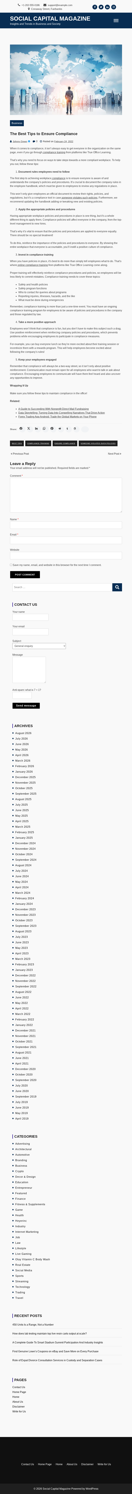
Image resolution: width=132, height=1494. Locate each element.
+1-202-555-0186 (30, 5)
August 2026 (23, 733)
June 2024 (22, 876)
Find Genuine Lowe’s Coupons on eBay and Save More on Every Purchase (55, 1351)
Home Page (19, 1392)
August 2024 (23, 865)
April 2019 (22, 1118)
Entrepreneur (23, 1187)
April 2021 (22, 1063)
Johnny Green (20, 141)
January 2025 (24, 837)
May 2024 (21, 881)
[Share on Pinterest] (53, 429)
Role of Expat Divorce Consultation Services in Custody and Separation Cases (57, 1360)
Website (14, 549)
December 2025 (25, 777)
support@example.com (59, 5)
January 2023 (24, 970)
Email (14, 534)
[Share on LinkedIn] (38, 429)
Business (17, 123)
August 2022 (23, 992)
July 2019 (21, 1102)
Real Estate (22, 1265)
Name (14, 519)
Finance (20, 1198)
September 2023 (26, 926)
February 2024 (24, 898)
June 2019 (22, 1107)
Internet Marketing (27, 1231)
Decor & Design (25, 1176)
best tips (17, 443)
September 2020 (26, 1080)
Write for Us (19, 1411)
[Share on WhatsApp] (45, 429)
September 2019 (26, 1096)
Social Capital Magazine (50, 18)
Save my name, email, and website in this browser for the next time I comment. (57, 565)
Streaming (21, 1281)
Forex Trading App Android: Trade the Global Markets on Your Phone (57, 416)
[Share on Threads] (76, 429)
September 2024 (26, 859)
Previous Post (20, 453)
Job (17, 1237)
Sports (19, 1276)
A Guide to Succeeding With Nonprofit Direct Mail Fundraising (53, 409)
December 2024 (25, 843)
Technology (22, 1287)
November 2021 (25, 1036)
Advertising (22, 1143)
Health (19, 1215)
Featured (21, 1193)
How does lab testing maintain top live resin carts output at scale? (49, 1333)
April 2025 (22, 821)
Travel (19, 1298)
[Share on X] (30, 429)
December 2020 (25, 1069)
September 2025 (26, 793)
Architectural (23, 1149)
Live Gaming (23, 1254)
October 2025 (24, 788)
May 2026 (21, 749)
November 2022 (25, 981)
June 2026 (22, 744)
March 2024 (22, 892)
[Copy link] (85, 429)
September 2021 (26, 1047)
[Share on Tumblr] (69, 429)
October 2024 (24, 854)
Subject (16, 641)
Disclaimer (18, 1406)
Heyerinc (21, 1220)
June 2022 (22, 997)
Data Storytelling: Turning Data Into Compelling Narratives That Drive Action (61, 412)
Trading (20, 1292)
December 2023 (25, 909)
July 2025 (21, 804)
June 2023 (22, 942)
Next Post (114, 453)
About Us (17, 1401)
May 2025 (21, 815)
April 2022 (22, 1008)
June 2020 (22, 1091)
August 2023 (23, 931)
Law (18, 1242)
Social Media (23, 1270)
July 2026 (21, 738)
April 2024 (22, 887)
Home (15, 1397)
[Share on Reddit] (61, 429)
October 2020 (24, 1074)
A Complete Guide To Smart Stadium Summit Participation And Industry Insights (57, 1342)
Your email (18, 626)
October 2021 (24, 1041)
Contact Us (18, 1387)
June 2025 (22, 810)
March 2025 (22, 826)
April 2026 (22, 755)
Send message (26, 705)
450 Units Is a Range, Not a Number (33, 1324)
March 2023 (22, 959)
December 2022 (25, 975)
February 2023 (24, 964)
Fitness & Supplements (30, 1204)
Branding (21, 1160)
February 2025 (24, 832)
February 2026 (24, 766)
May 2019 (21, 1113)
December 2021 (25, 1030)
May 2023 (21, 948)
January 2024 (24, 903)
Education (21, 1182)
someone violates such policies (98, 443)
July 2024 (21, 870)
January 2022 (24, 1025)
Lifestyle (20, 1248)
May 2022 (21, 1003)
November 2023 (25, 915)
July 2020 (21, 1085)
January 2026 (24, 771)
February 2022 (24, 1019)
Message (17, 654)
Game (19, 1209)
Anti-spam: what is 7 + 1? (26, 690)
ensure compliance (65, 443)
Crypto (19, 1171)
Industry (20, 1226)
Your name (18, 611)
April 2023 (22, 953)
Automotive (22, 1154)
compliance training (38, 443)
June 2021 (22, 1058)
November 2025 (25, 782)
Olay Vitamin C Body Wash (32, 1259)
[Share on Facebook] (22, 429)
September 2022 (26, 986)
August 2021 (23, 1052)
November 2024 (25, 848)
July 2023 (21, 937)
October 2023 (24, 920)
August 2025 (23, 799)
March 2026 (22, 760)
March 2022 (22, 1014)
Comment (16, 475)
